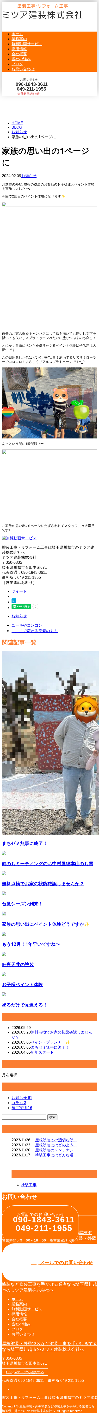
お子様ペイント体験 (22, 984)
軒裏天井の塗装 (18, 964)
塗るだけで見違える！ (25, 1005)
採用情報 (19, 49)
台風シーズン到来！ (22, 904)
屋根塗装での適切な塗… (56, 1140)
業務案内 (19, 39)
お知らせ (29, 176)
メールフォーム (19, 99)
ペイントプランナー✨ (50, 1042)
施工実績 (22, 1108)
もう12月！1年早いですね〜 (31, 944)
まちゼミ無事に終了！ (25, 843)
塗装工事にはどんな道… (56, 1155)
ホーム (17, 34)
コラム (19, 1103)
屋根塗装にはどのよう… (56, 1145)
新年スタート (42, 1052)
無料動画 (27, 44)
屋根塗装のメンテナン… (56, 1150)
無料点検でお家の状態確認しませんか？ (43, 883)
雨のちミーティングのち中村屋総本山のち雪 (47, 863)
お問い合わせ (23, 69)
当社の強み (21, 59)
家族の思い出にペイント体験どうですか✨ (46, 924)
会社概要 (19, 54)
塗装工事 (29, 1185)
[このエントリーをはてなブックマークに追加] (14, 602)
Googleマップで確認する (25, 1372)
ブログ (17, 64)
